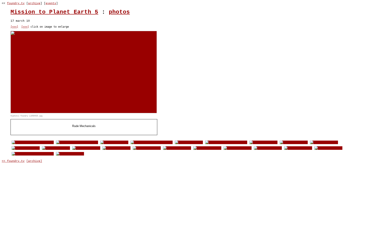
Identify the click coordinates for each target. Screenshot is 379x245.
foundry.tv (16, 3)
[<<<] (14, 26)
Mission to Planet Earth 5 (54, 12)
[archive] (34, 161)
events (51, 3)
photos (119, 12)
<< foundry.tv (13, 161)
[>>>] (25, 26)
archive (34, 3)
